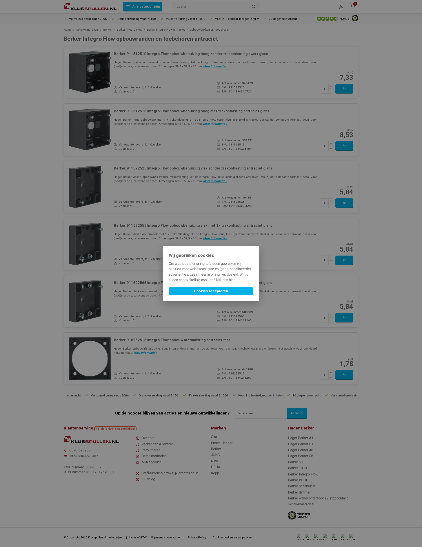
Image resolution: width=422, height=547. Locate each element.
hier (232, 280)
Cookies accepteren (211, 291)
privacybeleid (227, 274)
